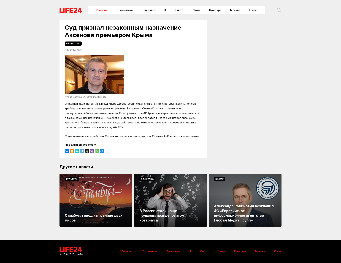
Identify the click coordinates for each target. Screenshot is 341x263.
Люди (196, 10)
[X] (87, 151)
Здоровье (148, 10)
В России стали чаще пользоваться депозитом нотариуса (161, 216)
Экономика (125, 10)
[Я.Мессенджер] (77, 151)
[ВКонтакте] (67, 151)
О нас (253, 10)
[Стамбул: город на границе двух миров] (95, 200)
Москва (235, 10)
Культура (215, 10)
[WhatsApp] (97, 151)
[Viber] (92, 151)
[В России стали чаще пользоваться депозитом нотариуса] (170, 200)
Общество (101, 10)
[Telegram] (82, 151)
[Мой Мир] (102, 151)
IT (165, 10)
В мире (219, 179)
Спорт (179, 10)
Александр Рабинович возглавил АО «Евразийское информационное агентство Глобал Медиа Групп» (244, 213)
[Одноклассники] (72, 151)
